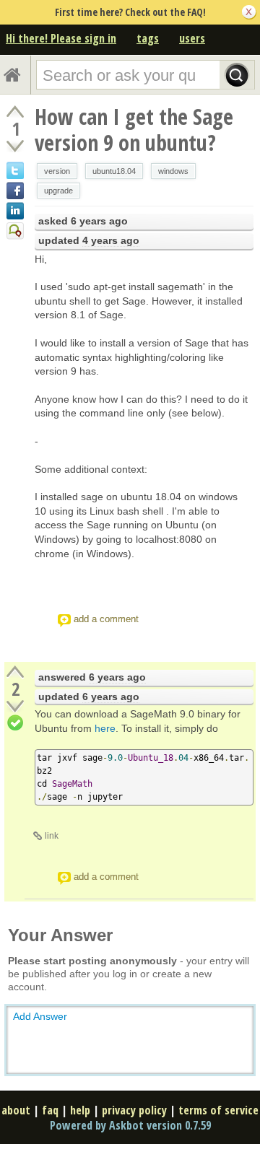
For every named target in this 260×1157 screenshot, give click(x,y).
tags (147, 38)
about (15, 1110)
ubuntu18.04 (114, 171)
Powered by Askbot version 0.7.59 (130, 1125)
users (192, 38)
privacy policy (134, 1110)
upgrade (58, 190)
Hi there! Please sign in (61, 38)
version (57, 171)
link (51, 836)
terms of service (218, 1110)
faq (50, 1110)
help (80, 1110)
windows (173, 171)
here (105, 728)
